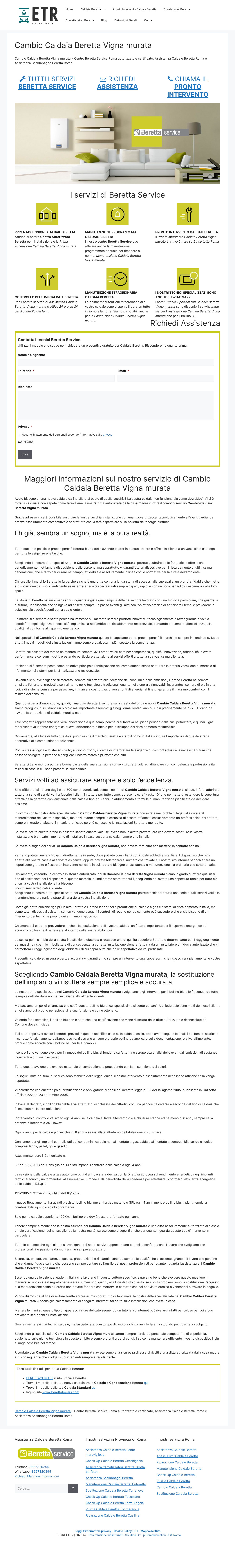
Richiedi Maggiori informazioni (37, 1476)
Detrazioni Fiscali (125, 20)
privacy (107, 434)
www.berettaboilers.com (60, 1392)
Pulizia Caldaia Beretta (173, 1481)
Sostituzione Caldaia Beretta (178, 1493)
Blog (104, 20)
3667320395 (39, 1467)
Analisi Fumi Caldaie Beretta (177, 1456)
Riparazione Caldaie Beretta (177, 1462)
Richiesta (25, 387)
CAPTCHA (26, 442)
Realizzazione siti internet (105, 1535)
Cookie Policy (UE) (126, 1531)
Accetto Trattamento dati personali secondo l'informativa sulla (67, 434)
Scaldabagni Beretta (177, 9)
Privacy (25, 427)
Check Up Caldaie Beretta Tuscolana (113, 1497)
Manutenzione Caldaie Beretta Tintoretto (116, 1484)
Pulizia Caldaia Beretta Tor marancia (112, 1509)
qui (146, 1383)
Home (69, 9)
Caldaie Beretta (91, 9)
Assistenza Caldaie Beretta (177, 1450)
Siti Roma (174, 1535)
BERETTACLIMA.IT (39, 1378)
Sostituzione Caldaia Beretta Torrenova (115, 1490)
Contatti (149, 20)
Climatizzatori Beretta (80, 20)
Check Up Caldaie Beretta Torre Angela (115, 1503)
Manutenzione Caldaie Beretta (179, 1468)
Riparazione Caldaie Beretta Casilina (112, 1515)
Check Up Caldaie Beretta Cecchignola (114, 1461)
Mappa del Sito (150, 1531)
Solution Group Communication (145, 1535)
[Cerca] (73, 1488)
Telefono (26, 371)
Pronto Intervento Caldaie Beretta (134, 9)
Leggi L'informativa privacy (93, 1531)
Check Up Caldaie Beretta (176, 1475)
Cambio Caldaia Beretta (174, 1487)
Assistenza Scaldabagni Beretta (109, 1478)
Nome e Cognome (31, 355)
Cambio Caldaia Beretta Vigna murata (43, 1411)
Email (123, 371)
